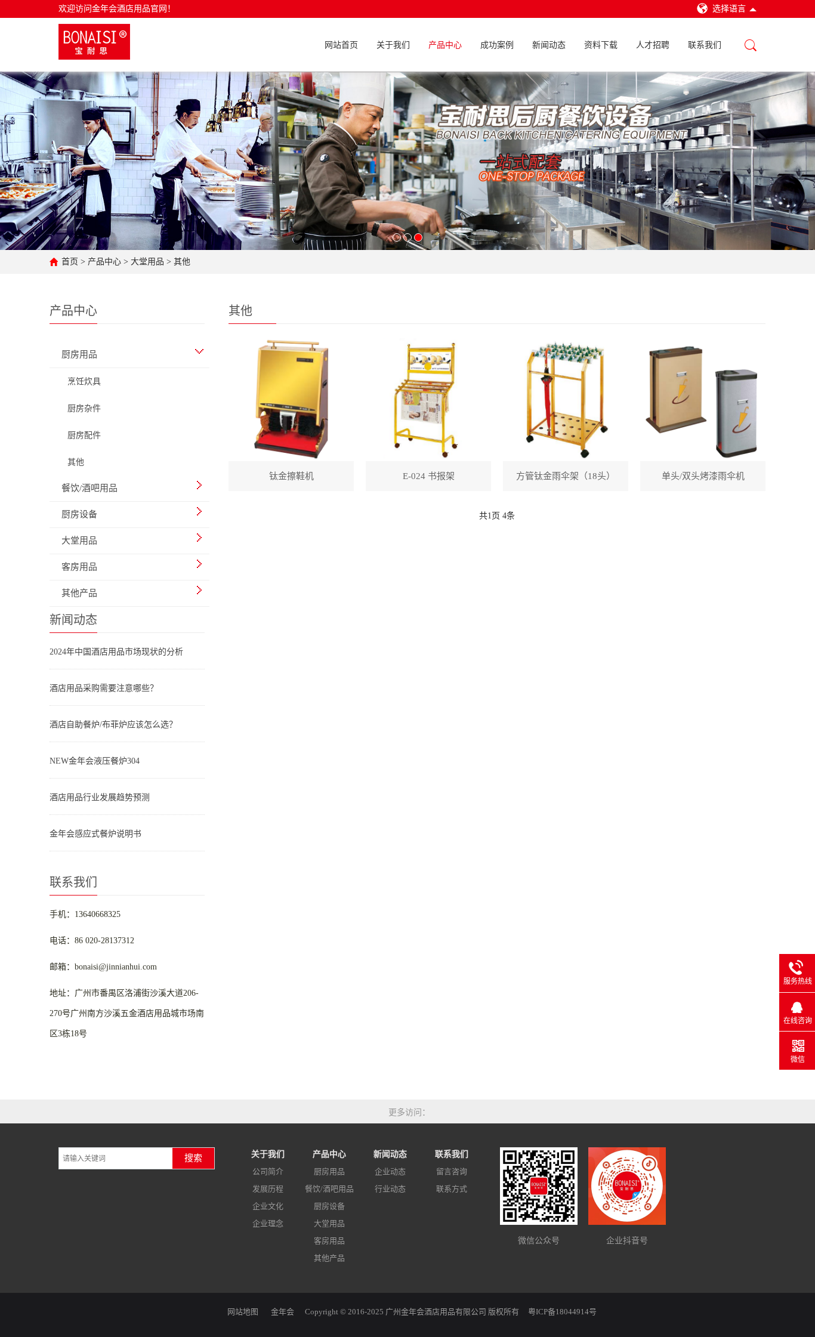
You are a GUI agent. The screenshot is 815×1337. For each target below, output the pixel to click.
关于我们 (393, 45)
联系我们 (704, 45)
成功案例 (497, 45)
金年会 (282, 1311)
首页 (69, 261)
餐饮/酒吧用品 (329, 1188)
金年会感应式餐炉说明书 (95, 833)
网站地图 (242, 1311)
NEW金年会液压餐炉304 (95, 760)
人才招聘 (652, 45)
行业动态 (390, 1188)
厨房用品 (329, 1171)
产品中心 (445, 45)
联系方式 (451, 1188)
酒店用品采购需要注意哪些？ (104, 688)
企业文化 (267, 1206)
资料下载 (601, 45)
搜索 (193, 1158)
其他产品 (329, 1257)
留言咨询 (451, 1171)
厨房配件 (84, 435)
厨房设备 (329, 1206)
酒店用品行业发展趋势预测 (100, 797)
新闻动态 (549, 45)
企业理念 (267, 1223)
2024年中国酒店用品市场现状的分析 (116, 651)
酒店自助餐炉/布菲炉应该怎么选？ (113, 724)
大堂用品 (147, 261)
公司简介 (267, 1171)
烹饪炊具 (84, 381)
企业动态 (390, 1171)
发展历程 (267, 1188)
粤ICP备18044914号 (562, 1311)
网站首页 (341, 45)
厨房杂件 (84, 408)
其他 (182, 261)
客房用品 (329, 1240)
